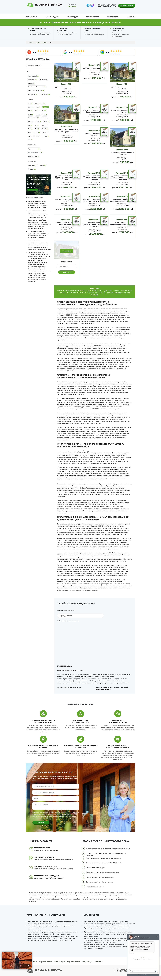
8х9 (45, 114)
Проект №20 (122, 107)
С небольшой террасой (36, 87)
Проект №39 (122, 149)
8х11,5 (30, 121)
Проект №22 (66, 219)
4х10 (39, 121)
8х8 (38, 114)
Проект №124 (122, 173)
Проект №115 (94, 196)
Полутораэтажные (35, 152)
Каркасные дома (52, 16)
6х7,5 (38, 107)
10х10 (38, 136)
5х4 (30, 103)
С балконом (45, 94)
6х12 (44, 125)
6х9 (30, 111)
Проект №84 (122, 84)
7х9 (44, 111)
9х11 (30, 136)
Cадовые (31, 165)
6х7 (30, 125)
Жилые (32, 169)
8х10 (30, 132)
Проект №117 (94, 173)
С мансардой (33, 76)
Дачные (42, 165)
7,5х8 (30, 114)
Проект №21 (94, 130)
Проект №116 (122, 196)
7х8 (36, 111)
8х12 (38, 132)
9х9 (37, 118)
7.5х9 (30, 140)
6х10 (37, 125)
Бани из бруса (72, 16)
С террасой (32, 94)
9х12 (44, 118)
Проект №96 (66, 126)
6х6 (30, 107)
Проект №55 (94, 65)
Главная (30, 42)
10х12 (46, 136)
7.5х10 (45, 129)
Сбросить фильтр (34, 65)
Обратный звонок (126, 5)
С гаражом (44, 80)
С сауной (31, 83)
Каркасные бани (92, 16)
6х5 (43, 103)
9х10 (30, 118)
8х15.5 (45, 132)
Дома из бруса (31, 16)
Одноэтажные (34, 149)
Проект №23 (94, 219)
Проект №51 (66, 84)
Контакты (131, 16)
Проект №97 (66, 173)
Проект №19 (94, 107)
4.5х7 (46, 121)
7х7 (30, 129)
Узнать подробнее (32, 190)
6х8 (46, 107)
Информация (87, 961)
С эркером (32, 80)
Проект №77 (66, 196)
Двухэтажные (33, 156)
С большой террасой (36, 90)
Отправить (41, 822)
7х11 (37, 129)
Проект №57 (122, 219)
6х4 (36, 103)
